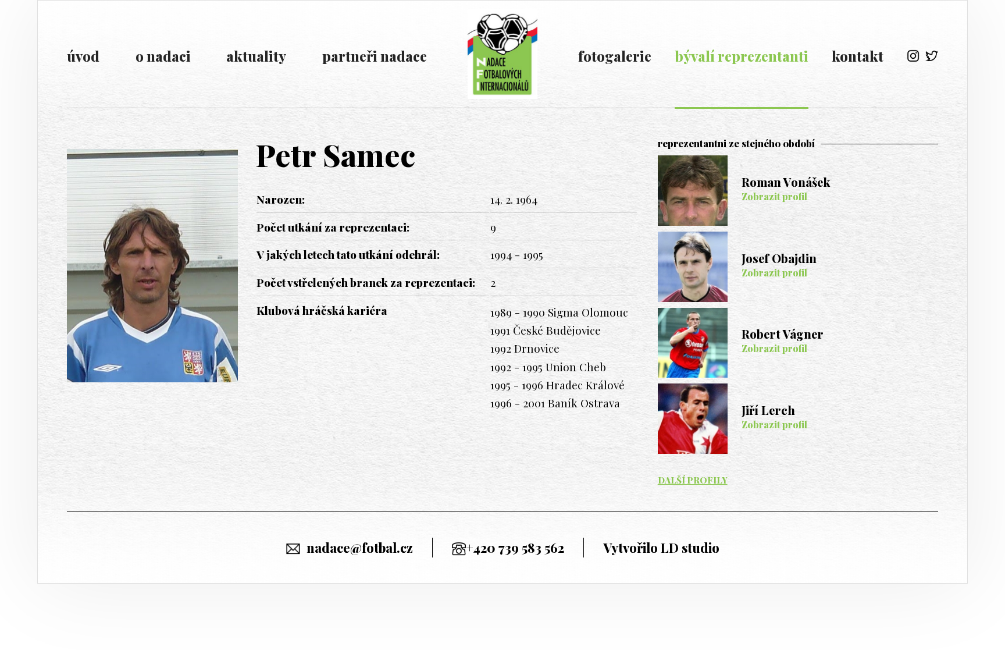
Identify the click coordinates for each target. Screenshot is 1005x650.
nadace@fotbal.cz (360, 547)
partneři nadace (374, 56)
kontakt (857, 56)
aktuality (256, 56)
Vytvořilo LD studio (661, 547)
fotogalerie (614, 56)
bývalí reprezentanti (741, 56)
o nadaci (163, 56)
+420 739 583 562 (515, 547)
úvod (83, 56)
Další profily (693, 480)
